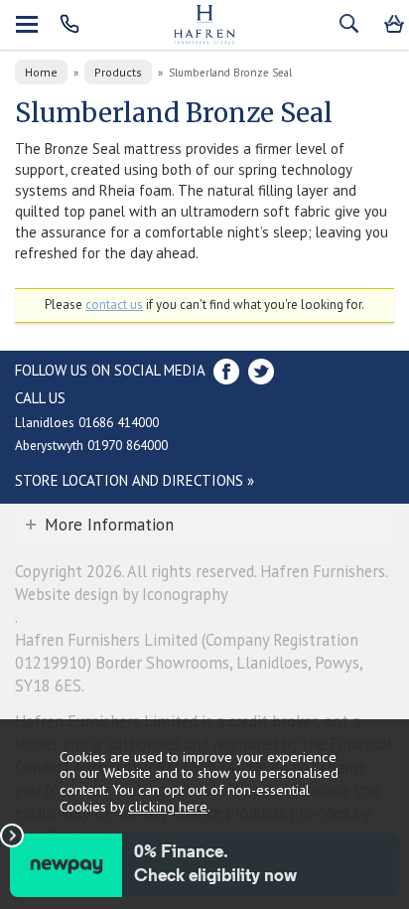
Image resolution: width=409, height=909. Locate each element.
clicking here (167, 806)
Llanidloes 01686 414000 (87, 422)
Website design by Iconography (121, 594)
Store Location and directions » (134, 480)
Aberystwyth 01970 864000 (91, 445)
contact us (114, 304)
